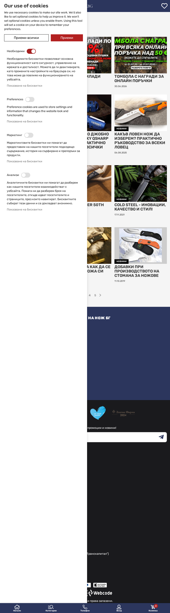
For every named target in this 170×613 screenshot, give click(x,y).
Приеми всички (26, 38)
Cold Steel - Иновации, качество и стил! (140, 207)
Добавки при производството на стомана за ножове (136, 271)
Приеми (67, 38)
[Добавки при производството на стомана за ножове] (140, 245)
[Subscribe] (163, 437)
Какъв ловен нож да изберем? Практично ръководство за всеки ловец (139, 140)
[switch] (31, 51)
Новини (121, 128)
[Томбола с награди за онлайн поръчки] (140, 55)
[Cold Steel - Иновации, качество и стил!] (140, 183)
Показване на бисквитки (24, 85)
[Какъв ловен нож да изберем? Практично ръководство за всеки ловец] (140, 112)
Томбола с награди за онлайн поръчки (139, 78)
